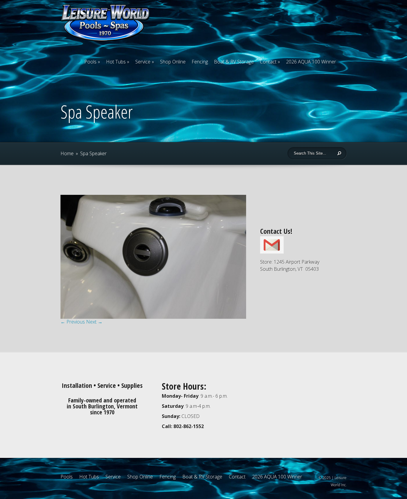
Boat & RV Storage (234, 61)
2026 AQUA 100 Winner (311, 61)
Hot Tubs (116, 61)
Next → (94, 321)
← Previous (72, 321)
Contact (268, 61)
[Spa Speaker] (153, 317)
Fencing (200, 61)
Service (142, 61)
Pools (90, 61)
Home (67, 153)
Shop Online (173, 61)
